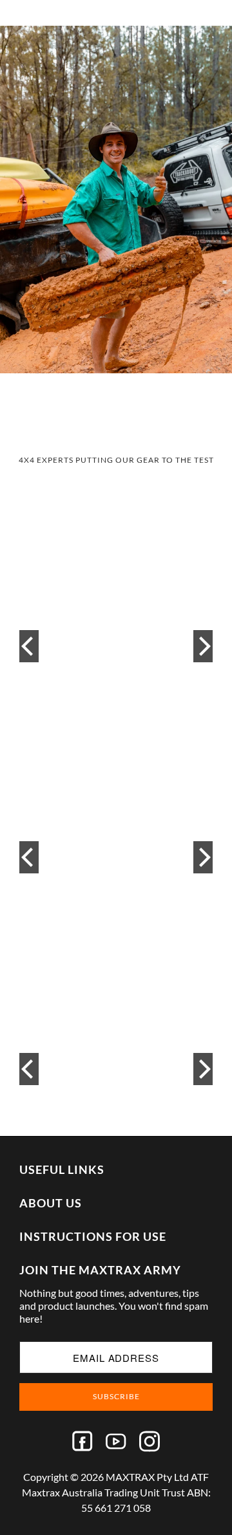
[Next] (203, 646)
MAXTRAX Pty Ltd (147, 1477)
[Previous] (29, 646)
